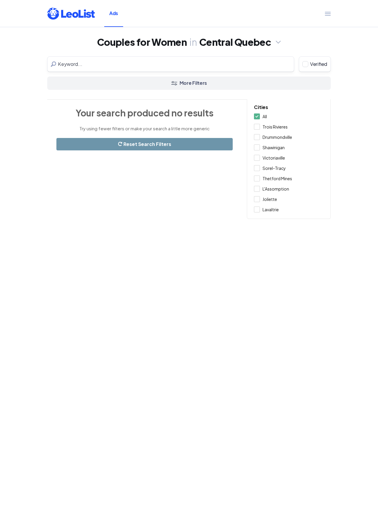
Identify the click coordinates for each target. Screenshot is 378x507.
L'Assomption (276, 188)
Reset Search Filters (147, 144)
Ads (113, 13)
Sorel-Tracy (274, 168)
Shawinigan (274, 147)
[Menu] (328, 14)
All (265, 116)
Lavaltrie (271, 209)
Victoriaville (274, 157)
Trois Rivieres (275, 126)
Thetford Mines (277, 178)
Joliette (270, 199)
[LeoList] (71, 14)
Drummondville (277, 137)
